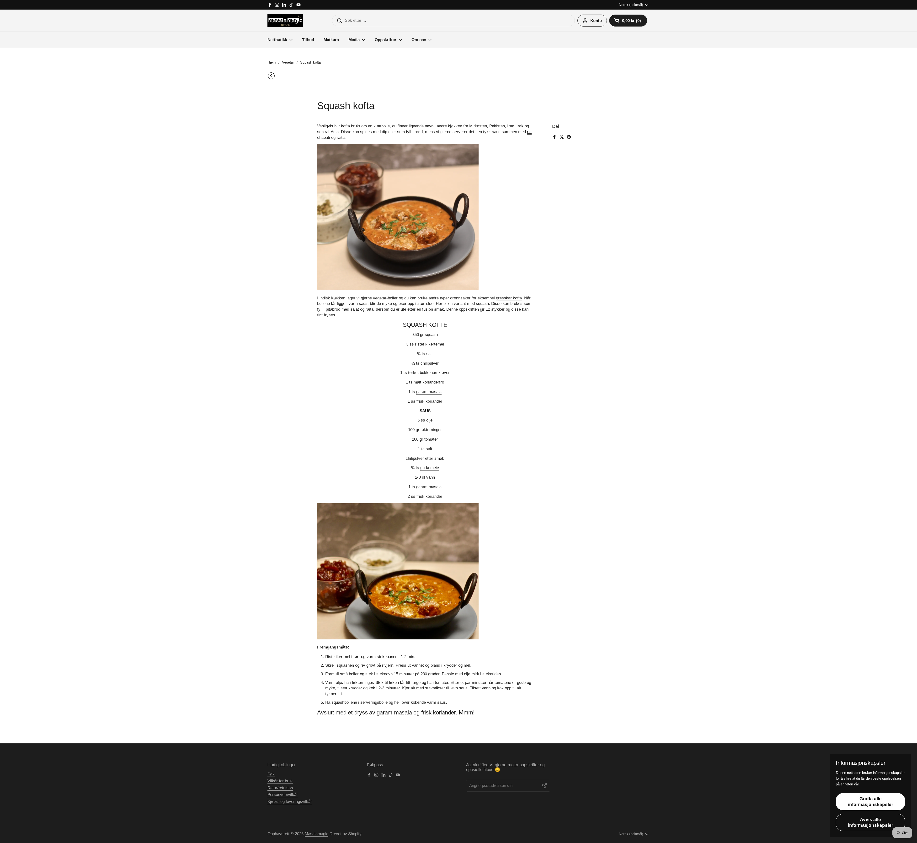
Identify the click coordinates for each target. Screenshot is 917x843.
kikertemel (434, 344)
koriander (434, 401)
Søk (271, 774)
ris (529, 132)
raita (341, 137)
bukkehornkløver (435, 372)
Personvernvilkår (282, 794)
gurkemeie (429, 467)
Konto (596, 20)
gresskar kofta (509, 298)
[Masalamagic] (285, 20)
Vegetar (288, 62)
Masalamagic (316, 834)
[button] (628, 21)
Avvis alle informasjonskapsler (870, 822)
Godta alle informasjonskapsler (870, 801)
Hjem (271, 62)
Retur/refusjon (280, 788)
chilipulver (430, 363)
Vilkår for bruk (280, 781)
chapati (323, 137)
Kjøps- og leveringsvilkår (289, 801)
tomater (431, 439)
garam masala (429, 391)
